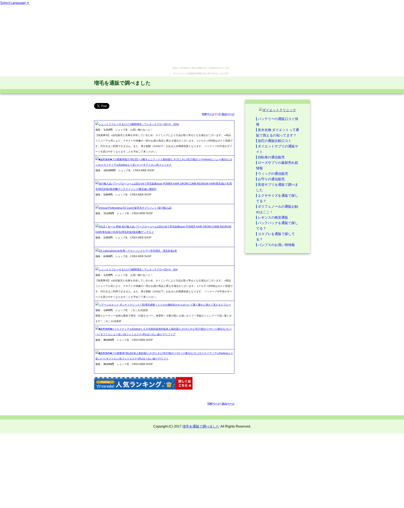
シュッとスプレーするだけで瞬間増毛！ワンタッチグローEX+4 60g (138, 269)
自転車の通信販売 (271, 157)
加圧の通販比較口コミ (274, 141)
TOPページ (208, 114)
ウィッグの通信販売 (273, 173)
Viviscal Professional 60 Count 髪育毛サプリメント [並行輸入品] (135, 207)
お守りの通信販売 (271, 179)
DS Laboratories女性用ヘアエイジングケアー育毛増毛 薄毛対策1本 (138, 250)
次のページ (228, 114)
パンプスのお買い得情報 (276, 245)
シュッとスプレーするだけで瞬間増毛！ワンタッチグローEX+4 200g (139, 124)
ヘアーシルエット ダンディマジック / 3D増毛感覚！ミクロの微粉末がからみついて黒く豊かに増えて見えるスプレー (165, 304)
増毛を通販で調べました (122, 83)
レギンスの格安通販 (273, 217)
